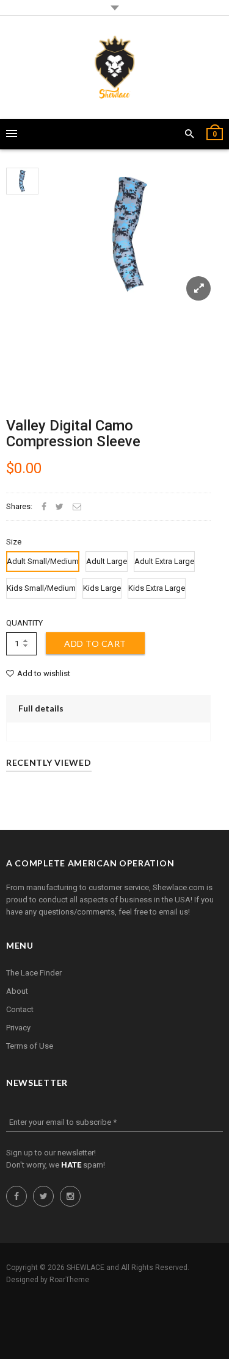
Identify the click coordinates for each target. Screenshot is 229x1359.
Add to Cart (95, 643)
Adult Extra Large (164, 561)
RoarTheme (69, 1279)
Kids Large (102, 588)
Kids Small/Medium (41, 588)
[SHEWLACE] (114, 67)
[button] (189, 134)
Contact (20, 1009)
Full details (41, 708)
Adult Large (106, 561)
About (17, 991)
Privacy (18, 1027)
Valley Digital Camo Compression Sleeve (73, 433)
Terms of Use (29, 1045)
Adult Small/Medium (43, 561)
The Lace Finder (34, 972)
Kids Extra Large (156, 588)
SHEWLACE (85, 1267)
